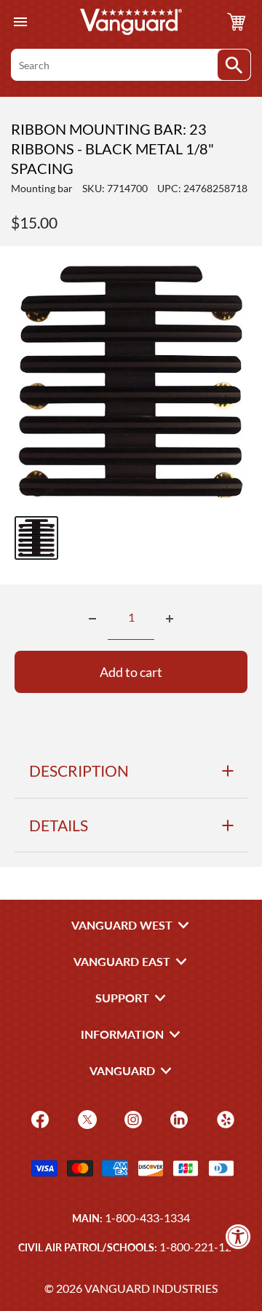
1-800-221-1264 (202, 1246)
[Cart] (236, 21)
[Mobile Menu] (20, 22)
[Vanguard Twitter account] (85, 1118)
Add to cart (131, 672)
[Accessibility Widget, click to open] (238, 1236)
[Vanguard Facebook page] (38, 1118)
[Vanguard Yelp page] (223, 1118)
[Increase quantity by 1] (169, 619)
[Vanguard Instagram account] (131, 1118)
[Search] (234, 64)
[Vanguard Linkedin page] (177, 1118)
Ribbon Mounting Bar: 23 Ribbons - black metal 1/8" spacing (112, 148)
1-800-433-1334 (147, 1217)
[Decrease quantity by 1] (92, 619)
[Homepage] (131, 22)
